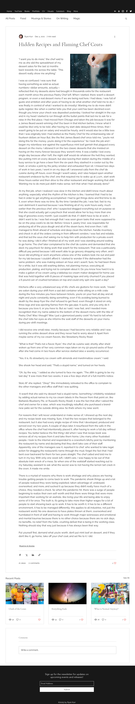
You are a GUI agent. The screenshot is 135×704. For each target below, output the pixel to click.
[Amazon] (119, 11)
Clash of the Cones (17, 608)
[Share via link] (39, 555)
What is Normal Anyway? (106, 608)
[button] (126, 18)
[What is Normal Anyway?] (110, 593)
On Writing (62, 18)
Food (23, 18)
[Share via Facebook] (20, 555)
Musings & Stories (41, 18)
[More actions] (114, 36)
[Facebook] (127, 11)
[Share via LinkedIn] (33, 555)
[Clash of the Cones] (25, 593)
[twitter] (130, 11)
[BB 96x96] (115, 11)
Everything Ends (59, 608)
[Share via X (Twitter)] (26, 555)
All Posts (10, 18)
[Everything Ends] (68, 593)
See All (126, 578)
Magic (76, 18)
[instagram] (123, 11)
